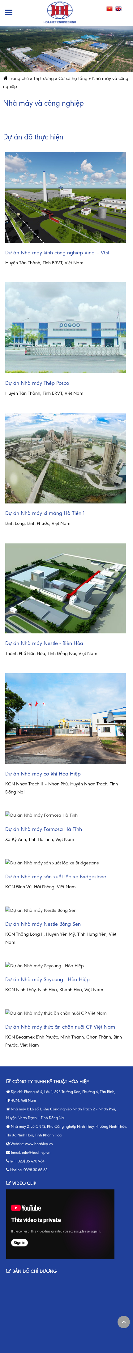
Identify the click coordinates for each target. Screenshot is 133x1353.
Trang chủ (19, 78)
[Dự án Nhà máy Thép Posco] (65, 327)
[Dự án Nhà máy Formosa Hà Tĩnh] (65, 815)
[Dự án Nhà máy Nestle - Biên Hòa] (65, 588)
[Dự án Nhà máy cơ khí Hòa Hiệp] (65, 718)
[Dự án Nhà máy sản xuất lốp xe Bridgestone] (65, 863)
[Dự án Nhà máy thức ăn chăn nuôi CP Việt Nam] (65, 1013)
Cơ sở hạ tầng (73, 78)
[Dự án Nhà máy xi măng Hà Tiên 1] (65, 458)
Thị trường (43, 78)
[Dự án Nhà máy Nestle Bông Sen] (65, 911)
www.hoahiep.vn (39, 1144)
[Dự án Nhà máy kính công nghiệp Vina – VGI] (65, 197)
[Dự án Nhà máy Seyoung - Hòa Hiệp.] (65, 966)
